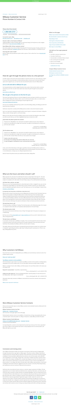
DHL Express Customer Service (55, 73)
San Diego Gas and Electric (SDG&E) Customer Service (59, 75)
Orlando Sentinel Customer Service (56, 71)
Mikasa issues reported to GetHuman (10, 282)
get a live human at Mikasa (15, 43)
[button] (70, 1)
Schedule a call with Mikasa (8, 189)
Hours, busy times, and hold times (56, 42)
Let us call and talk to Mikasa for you (14, 84)
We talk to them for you (8, 38)
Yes (37, 392)
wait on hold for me (26, 215)
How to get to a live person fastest (56, 40)
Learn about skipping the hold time (10, 102)
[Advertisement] (25, 65)
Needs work (41, 392)
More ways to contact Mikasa (55, 46)
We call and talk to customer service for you (58, 36)
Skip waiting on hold (18, 38)
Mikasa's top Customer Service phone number (59, 34)
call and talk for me (16, 215)
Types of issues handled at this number (57, 44)
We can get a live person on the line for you (16, 95)
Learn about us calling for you (9, 92)
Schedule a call (27, 38)
